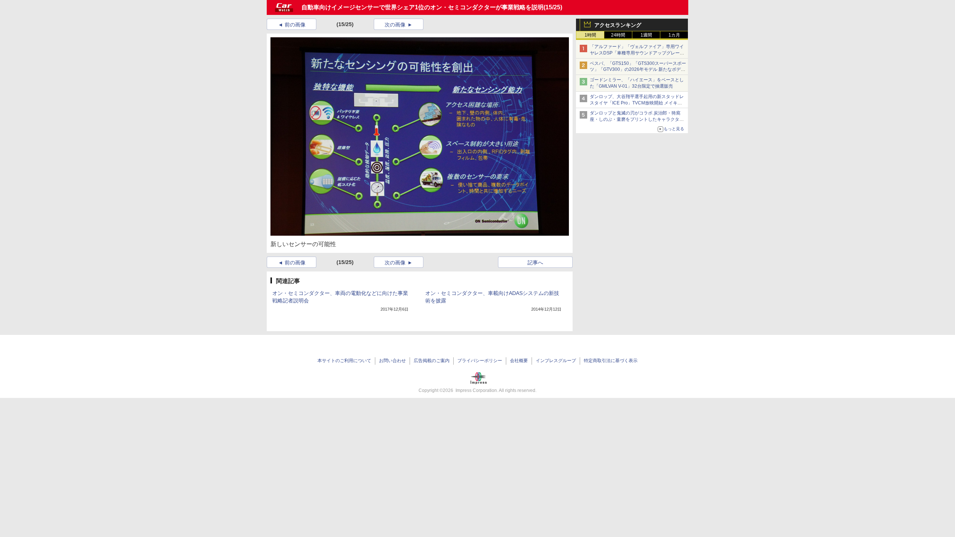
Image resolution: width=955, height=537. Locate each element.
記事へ (535, 263)
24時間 (618, 35)
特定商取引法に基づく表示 (611, 360)
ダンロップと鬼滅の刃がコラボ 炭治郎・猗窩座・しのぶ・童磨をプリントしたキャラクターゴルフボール (637, 119)
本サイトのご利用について (344, 360)
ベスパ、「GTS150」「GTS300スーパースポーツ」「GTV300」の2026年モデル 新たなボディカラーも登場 (638, 70)
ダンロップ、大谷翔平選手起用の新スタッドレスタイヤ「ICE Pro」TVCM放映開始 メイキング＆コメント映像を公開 (637, 103)
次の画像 (395, 25)
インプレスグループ (556, 360)
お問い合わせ (392, 360)
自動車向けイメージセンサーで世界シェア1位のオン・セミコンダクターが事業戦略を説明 (422, 7)
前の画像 (295, 25)
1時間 (590, 35)
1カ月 (674, 35)
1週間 (646, 35)
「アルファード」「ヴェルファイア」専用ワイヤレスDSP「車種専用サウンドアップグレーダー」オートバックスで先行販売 (637, 53)
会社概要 (519, 360)
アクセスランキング (617, 25)
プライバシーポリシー (479, 360)
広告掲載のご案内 (432, 360)
